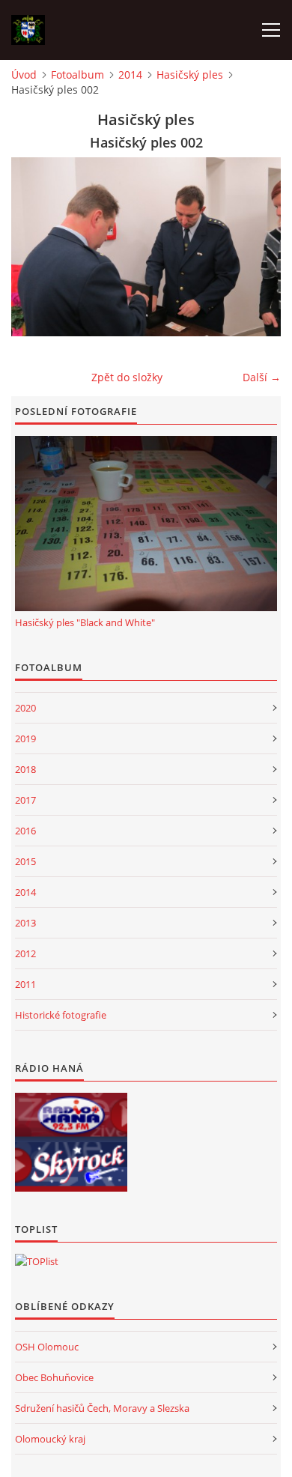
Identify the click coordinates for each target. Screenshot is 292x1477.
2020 (25, 708)
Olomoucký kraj (50, 1439)
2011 (25, 984)
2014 (130, 74)
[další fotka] (256, 246)
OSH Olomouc (47, 1346)
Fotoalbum (77, 74)
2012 (25, 953)
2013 (25, 922)
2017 (25, 800)
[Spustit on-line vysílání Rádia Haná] (71, 1117)
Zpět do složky (126, 377)
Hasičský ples (189, 74)
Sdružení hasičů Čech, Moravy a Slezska (102, 1408)
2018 (25, 769)
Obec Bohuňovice (54, 1377)
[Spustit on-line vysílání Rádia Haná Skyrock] (71, 1167)
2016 (25, 830)
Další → (262, 377)
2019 (25, 738)
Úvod (24, 74)
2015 (25, 861)
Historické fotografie (60, 1015)
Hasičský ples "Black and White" (85, 622)
